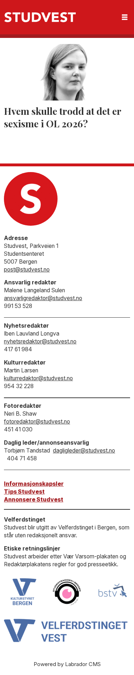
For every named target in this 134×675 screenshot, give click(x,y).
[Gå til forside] (40, 17)
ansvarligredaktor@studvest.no (43, 298)
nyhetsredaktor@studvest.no (40, 341)
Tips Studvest (24, 491)
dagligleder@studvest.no (84, 450)
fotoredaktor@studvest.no (37, 421)
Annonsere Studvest (33, 499)
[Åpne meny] (125, 17)
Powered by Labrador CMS (67, 664)
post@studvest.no (27, 269)
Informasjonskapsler (34, 483)
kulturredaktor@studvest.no (38, 378)
